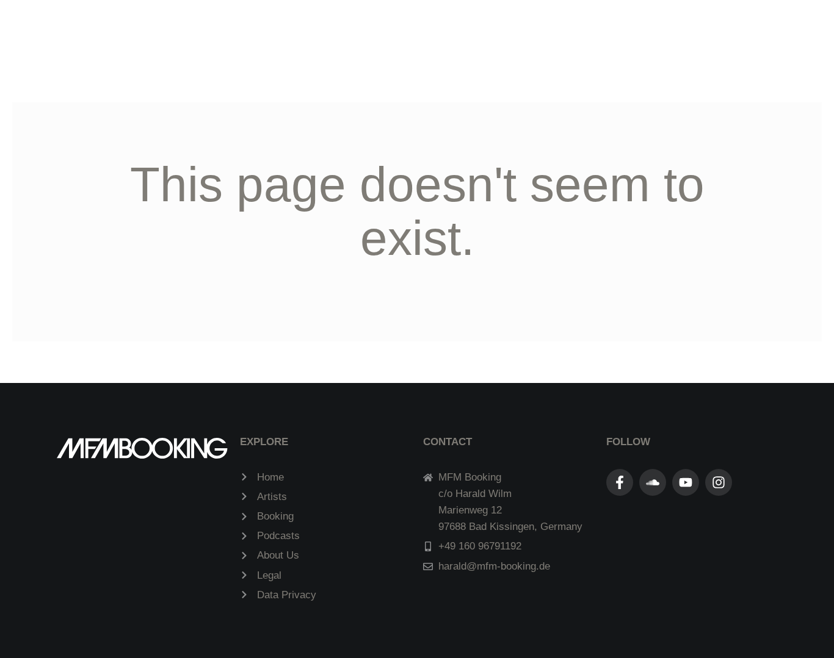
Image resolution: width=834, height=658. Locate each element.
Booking (535, 34)
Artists (224, 34)
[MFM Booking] (412, 33)
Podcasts (295, 34)
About (601, 34)
